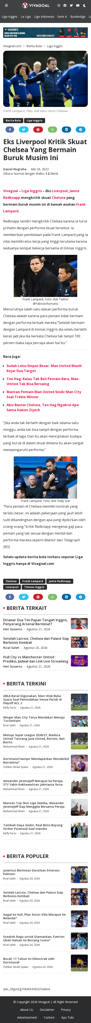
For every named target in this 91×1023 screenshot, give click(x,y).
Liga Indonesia (44, 17)
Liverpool (60, 191)
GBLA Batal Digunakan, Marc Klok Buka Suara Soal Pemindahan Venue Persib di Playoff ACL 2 (32, 699)
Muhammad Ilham (14, 746)
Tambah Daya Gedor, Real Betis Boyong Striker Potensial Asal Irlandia (32, 827)
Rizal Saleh (11, 648)
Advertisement (27, 1017)
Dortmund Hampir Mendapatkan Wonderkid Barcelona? (36, 760)
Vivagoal (10, 191)
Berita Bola (34, 46)
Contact (49, 1017)
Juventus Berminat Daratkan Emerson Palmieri (31, 872)
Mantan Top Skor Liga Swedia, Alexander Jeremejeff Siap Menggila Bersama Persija (34, 805)
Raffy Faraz (9, 707)
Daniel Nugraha (15, 169)
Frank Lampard (32, 581)
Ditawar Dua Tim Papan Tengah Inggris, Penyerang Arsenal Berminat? (35, 622)
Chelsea (58, 197)
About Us (26, 1010)
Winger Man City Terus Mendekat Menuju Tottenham (34, 719)
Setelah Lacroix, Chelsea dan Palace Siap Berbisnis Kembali (36, 640)
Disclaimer (47, 1010)
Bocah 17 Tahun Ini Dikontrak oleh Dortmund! (28, 960)
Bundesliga (77, 17)
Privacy (66, 1010)
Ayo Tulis (67, 1017)
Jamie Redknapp (60, 581)
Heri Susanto (12, 629)
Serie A (62, 17)
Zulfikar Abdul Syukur (16, 767)
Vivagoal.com (12, 46)
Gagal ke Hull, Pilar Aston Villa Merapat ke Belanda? (34, 916)
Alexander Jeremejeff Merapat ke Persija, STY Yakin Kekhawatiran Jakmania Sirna (33, 782)
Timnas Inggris (34, 587)
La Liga (26, 17)
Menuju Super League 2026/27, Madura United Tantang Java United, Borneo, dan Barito (34, 738)
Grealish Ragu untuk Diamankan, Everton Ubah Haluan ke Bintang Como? (34, 938)
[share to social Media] (10, 129)
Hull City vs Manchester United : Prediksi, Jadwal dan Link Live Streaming (35, 659)
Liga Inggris (9, 17)
